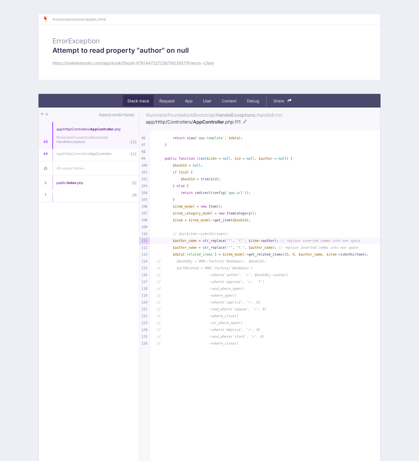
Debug (253, 100)
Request (167, 100)
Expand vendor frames (116, 114)
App (189, 100)
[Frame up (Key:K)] (42, 114)
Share (279, 100)
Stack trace (138, 100)
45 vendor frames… (71, 168)
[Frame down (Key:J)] (46, 114)
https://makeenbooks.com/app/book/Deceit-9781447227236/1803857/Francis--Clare (133, 62)
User (207, 100)
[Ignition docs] (47, 19)
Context (229, 100)
